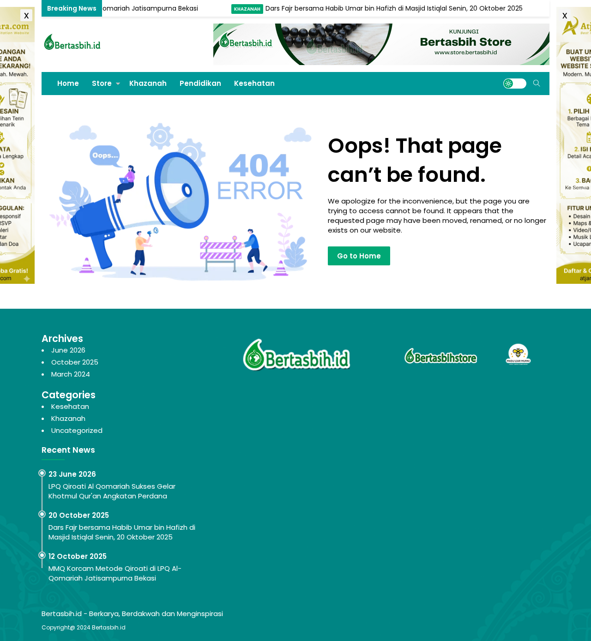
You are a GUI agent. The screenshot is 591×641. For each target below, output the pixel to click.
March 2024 (70, 374)
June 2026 (68, 350)
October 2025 (74, 362)
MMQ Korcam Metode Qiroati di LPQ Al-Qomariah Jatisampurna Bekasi (114, 573)
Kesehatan (254, 83)
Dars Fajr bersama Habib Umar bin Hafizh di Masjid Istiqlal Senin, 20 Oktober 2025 (381, 8)
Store (102, 83)
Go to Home (359, 256)
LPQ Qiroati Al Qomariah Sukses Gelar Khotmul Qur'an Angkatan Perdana (111, 491)
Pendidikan (200, 83)
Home (68, 83)
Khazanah (235, 9)
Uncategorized (77, 430)
